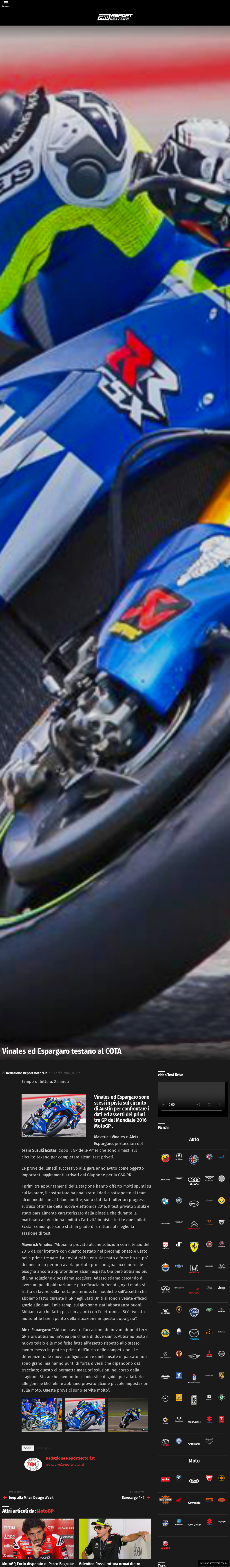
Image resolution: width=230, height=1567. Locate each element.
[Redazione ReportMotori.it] (33, 1469)
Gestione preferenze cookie (214, 1563)
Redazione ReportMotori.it (70, 1458)
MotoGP (45, 1511)
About (27, 1448)
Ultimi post (44, 1448)
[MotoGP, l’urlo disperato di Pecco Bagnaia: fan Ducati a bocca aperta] (38, 1539)
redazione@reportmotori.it (65, 1465)
